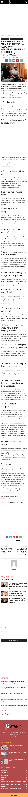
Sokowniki (3, 777)
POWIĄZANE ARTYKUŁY (7, 577)
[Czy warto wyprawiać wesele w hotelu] (4, 754)
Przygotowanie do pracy (5, 38)
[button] (26, 2)
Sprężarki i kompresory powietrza (10, 784)
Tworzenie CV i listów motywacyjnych (16, 38)
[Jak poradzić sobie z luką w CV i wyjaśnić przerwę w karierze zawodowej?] (4, 600)
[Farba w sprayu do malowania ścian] (4, 761)
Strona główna (4, 35)
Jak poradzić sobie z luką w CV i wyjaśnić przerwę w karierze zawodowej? (6, 551)
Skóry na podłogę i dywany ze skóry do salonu (13, 782)
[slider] (5, 502)
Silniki (2, 779)
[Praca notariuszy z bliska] (4, 747)
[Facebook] (12, 736)
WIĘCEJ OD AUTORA (7, 579)
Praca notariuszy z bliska (16, 745)
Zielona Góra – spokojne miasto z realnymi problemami (14, 705)
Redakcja (5, 57)
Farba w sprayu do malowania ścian (17, 760)
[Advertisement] (14, 19)
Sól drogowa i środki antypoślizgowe (11, 788)
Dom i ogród (4, 770)
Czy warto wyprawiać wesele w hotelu (17, 753)
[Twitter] (16, 736)
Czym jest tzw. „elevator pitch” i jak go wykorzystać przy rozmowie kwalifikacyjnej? (20, 551)
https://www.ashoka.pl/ (6, 498)
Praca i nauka (4, 773)
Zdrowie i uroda (5, 775)
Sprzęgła (3, 786)
